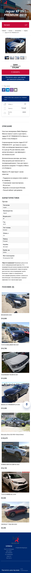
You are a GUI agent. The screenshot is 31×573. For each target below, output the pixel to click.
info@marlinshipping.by (21, 547)
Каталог (7, 25)
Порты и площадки (9, 549)
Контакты (9, 558)
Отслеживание (9, 554)
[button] (4, 90)
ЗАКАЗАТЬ (16, 72)
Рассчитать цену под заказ (10, 570)
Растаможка (9, 552)
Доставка (9, 551)
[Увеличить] (15, 45)
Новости (9, 556)
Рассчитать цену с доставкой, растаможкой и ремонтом (15, 78)
